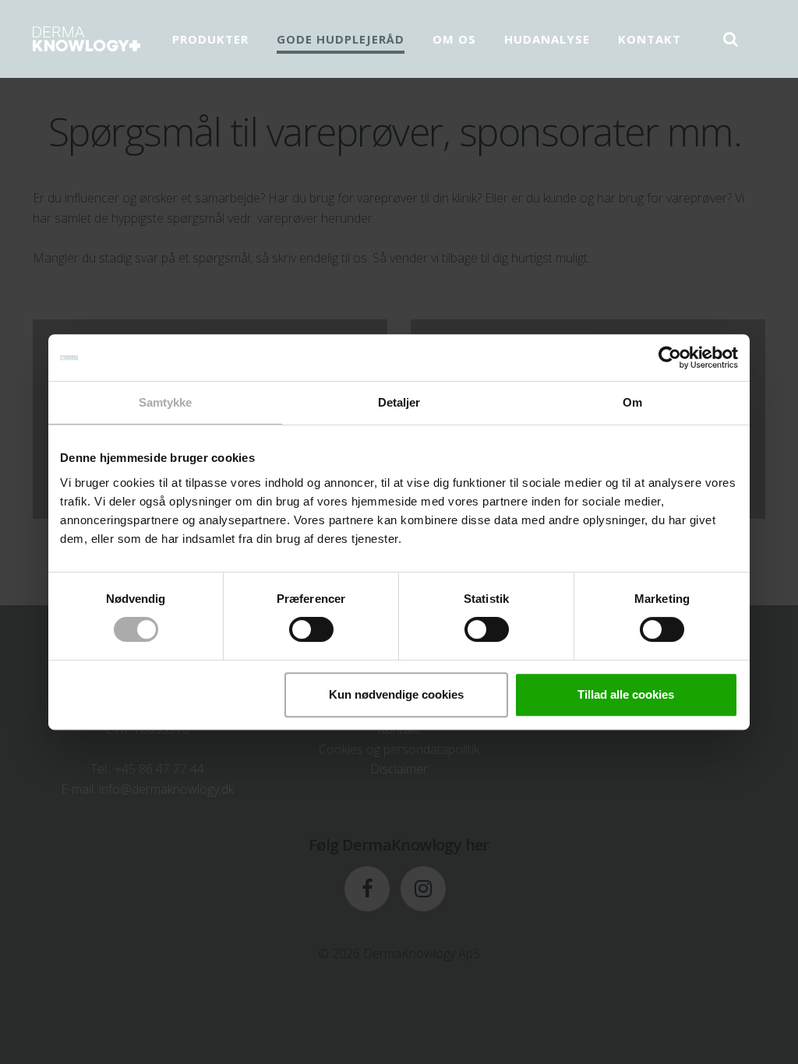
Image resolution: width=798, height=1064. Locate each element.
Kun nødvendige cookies (396, 694)
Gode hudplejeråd (340, 39)
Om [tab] (632, 402)
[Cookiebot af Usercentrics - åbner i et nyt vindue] (670, 357)
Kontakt (649, 39)
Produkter (210, 39)
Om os (454, 39)
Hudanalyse (547, 39)
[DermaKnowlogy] (86, 38)
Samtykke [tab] (165, 402)
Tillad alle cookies (625, 694)
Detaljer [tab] (399, 402)
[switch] (311, 629)
